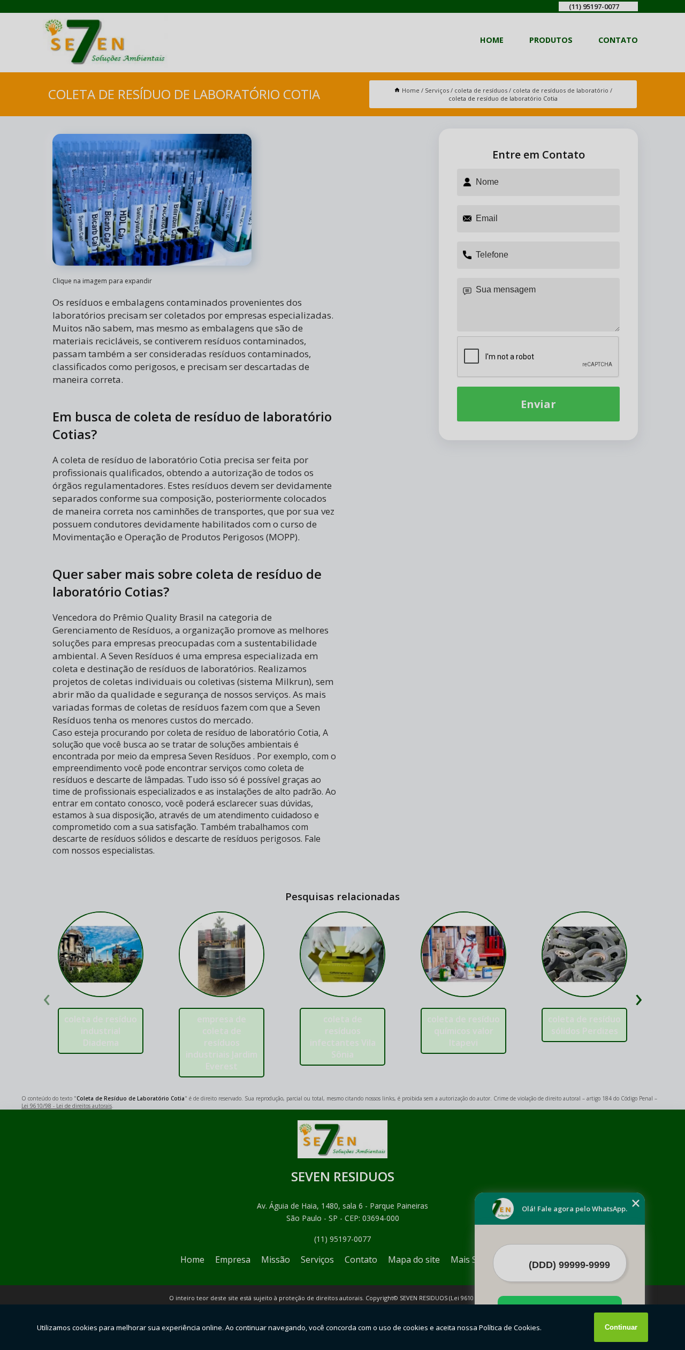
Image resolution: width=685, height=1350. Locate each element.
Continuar (621, 1327)
